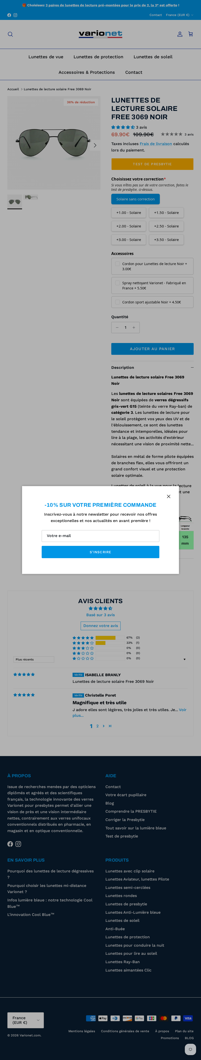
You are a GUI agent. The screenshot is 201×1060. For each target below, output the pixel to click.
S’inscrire (100, 552)
